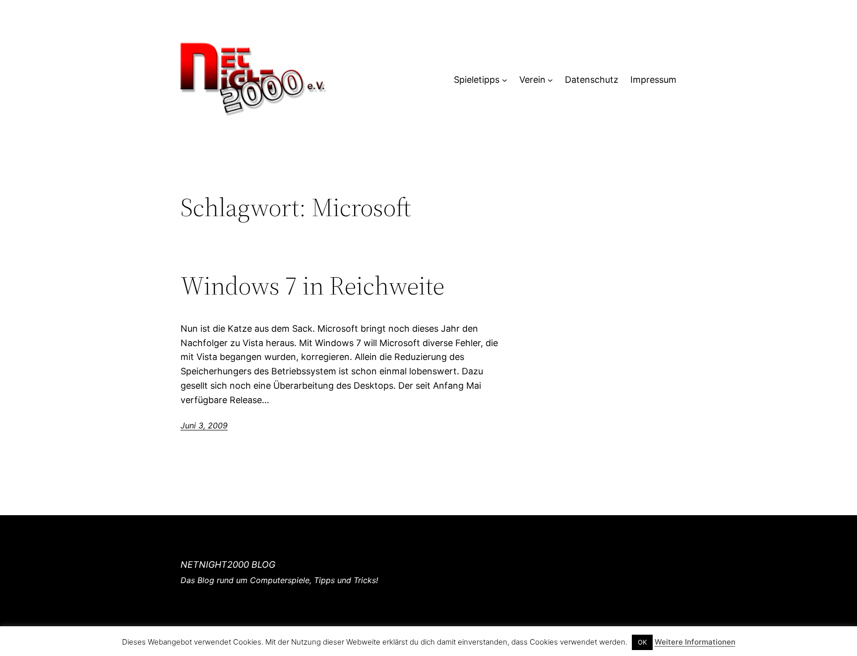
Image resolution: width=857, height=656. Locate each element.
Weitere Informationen (695, 642)
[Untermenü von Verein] (550, 80)
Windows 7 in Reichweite (312, 285)
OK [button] (642, 642)
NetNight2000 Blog (228, 564)
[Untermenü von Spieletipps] (504, 80)
